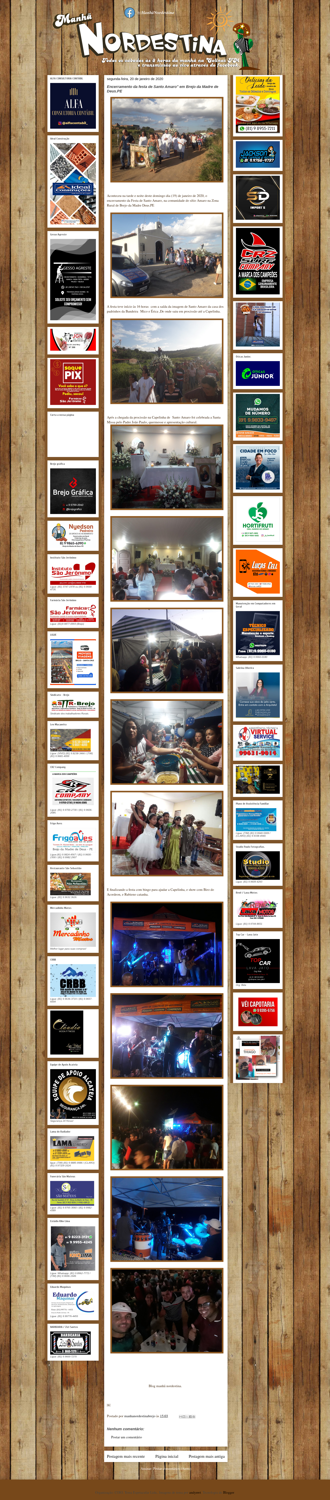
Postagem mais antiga (207, 1456)
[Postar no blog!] (184, 1416)
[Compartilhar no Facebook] (190, 1416)
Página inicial (166, 1456)
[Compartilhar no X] (187, 1416)
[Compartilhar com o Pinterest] (193, 1416)
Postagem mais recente (126, 1456)
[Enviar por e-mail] (180, 1416)
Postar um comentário (126, 1437)
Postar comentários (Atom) (172, 1468)
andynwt (195, 1492)
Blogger (228, 1492)
